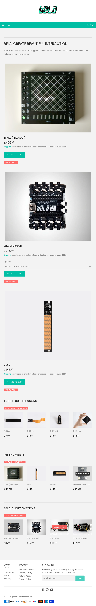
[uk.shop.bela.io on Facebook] (43, 590)
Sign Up (80, 578)
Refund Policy (25, 576)
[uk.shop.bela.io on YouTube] (51, 590)
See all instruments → (15, 462)
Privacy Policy (25, 579)
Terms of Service (26, 569)
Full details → (11, 163)
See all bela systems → (15, 515)
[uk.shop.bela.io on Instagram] (47, 590)
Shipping (7, 147)
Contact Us (9, 572)
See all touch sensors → (16, 408)
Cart (92, 25)
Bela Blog (8, 579)
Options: (7, 261)
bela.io (6, 575)
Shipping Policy (25, 573)
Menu (7, 25)
